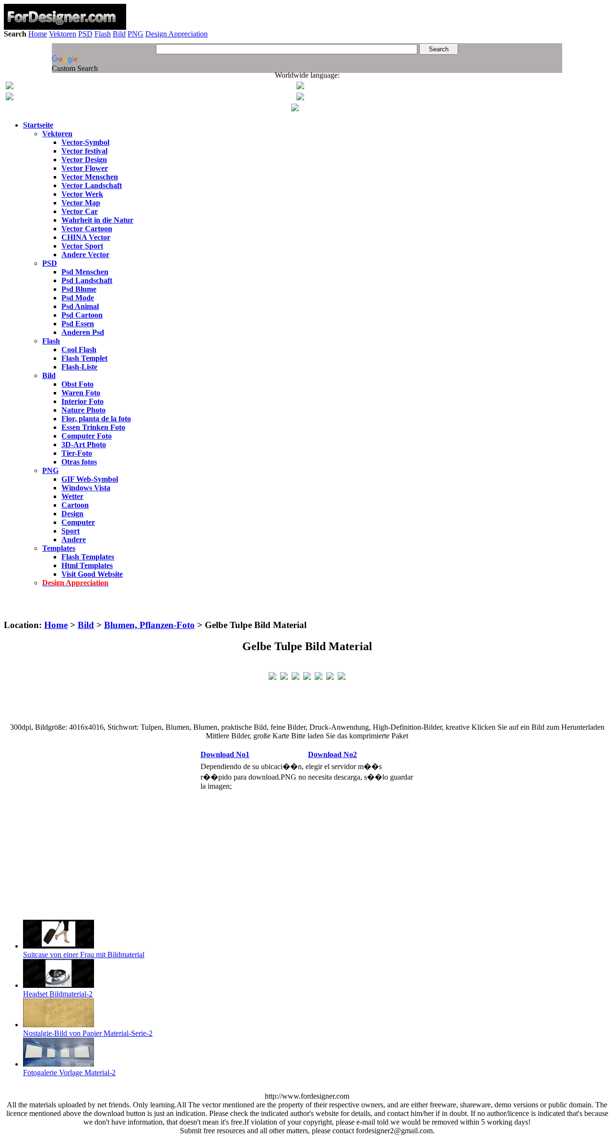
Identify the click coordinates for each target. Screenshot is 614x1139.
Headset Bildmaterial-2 (58, 994)
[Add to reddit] (318, 675)
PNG (135, 34)
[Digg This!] (307, 675)
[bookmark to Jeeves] (272, 675)
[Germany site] (300, 98)
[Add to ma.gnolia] (341, 675)
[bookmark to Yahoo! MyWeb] (295, 675)
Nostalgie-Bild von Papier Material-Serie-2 (88, 1033)
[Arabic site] (295, 109)
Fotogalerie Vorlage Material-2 (69, 1072)
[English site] (9, 87)
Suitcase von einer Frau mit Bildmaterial (83, 954)
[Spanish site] (300, 87)
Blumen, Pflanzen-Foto (149, 625)
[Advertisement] (307, 607)
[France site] (9, 98)
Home (37, 34)
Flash (102, 34)
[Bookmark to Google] (284, 675)
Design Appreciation (176, 34)
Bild (119, 34)
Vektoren (62, 34)
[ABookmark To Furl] (330, 675)
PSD (85, 34)
